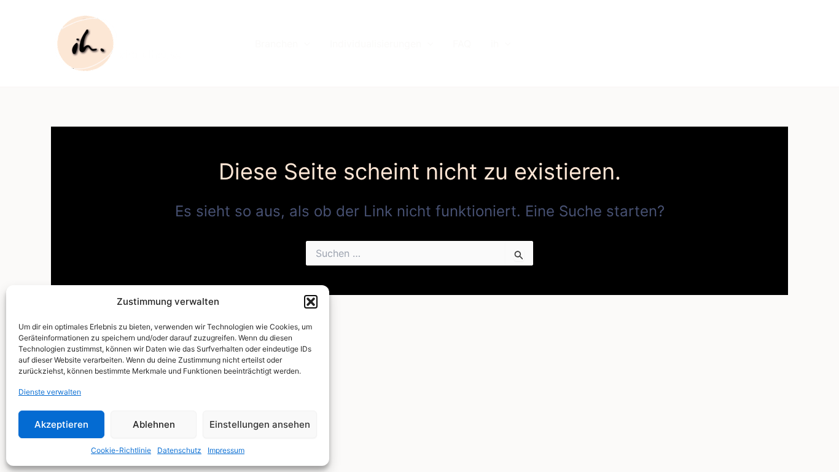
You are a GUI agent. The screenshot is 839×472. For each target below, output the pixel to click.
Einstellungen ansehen (259, 424)
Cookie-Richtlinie (121, 450)
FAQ (462, 43)
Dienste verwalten (49, 391)
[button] (311, 302)
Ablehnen (154, 424)
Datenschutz (179, 450)
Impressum (226, 450)
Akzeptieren (61, 424)
